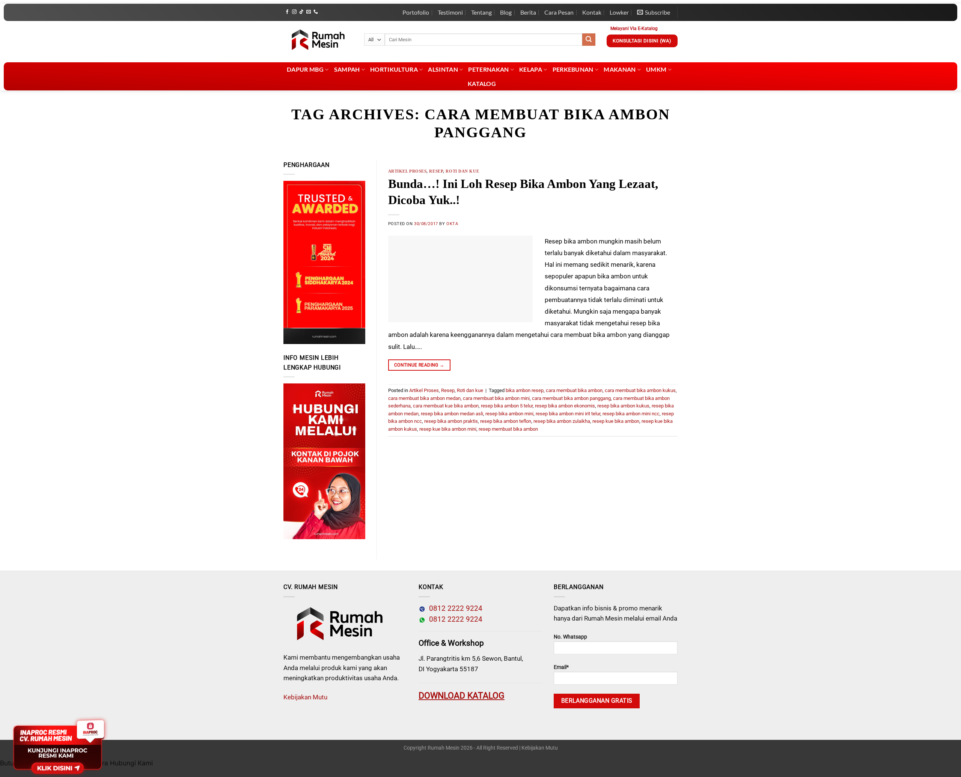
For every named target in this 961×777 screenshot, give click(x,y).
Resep (436, 171)
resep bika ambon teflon (505, 421)
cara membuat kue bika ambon (446, 406)
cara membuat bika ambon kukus (640, 390)
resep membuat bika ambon (508, 429)
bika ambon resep (525, 390)
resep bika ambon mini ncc (631, 413)
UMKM (656, 69)
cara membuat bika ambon (574, 390)
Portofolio (415, 12)
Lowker (619, 12)
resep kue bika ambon (615, 421)
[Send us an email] (308, 12)
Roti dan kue (462, 171)
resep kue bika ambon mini (447, 429)
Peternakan (488, 69)
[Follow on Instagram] (294, 12)
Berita (528, 12)
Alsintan (443, 69)
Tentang (481, 12)
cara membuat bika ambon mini (496, 398)
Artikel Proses (407, 171)
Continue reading (419, 365)
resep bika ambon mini (509, 413)
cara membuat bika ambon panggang (571, 398)
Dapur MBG (305, 69)
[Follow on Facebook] (287, 12)
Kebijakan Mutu (305, 697)
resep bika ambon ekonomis (565, 406)
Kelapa (530, 69)
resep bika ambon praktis (451, 421)
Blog (506, 12)
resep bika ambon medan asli (452, 413)
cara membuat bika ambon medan (424, 398)
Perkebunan (573, 69)
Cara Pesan (559, 12)
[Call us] (315, 12)
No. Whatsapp (570, 637)
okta (452, 223)
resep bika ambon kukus (623, 406)
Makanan (620, 69)
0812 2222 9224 (453, 608)
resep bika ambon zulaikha (561, 421)
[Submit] (588, 39)
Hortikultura (394, 69)
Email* (561, 667)
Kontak (591, 12)
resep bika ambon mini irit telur (568, 413)
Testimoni (450, 12)
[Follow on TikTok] (301, 12)
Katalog (482, 83)
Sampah (347, 69)
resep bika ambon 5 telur (507, 406)
